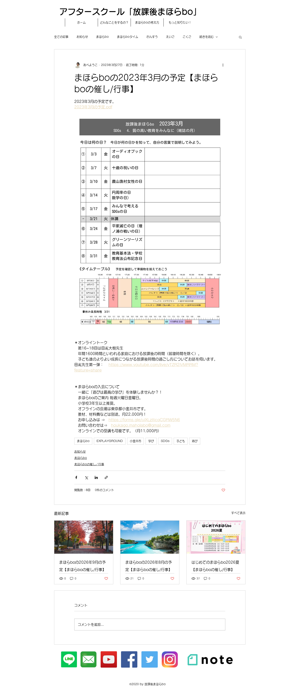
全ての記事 (61, 36)
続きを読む (206, 36)
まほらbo (102, 36)
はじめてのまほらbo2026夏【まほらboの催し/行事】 (215, 565)
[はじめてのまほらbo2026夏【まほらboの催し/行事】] (216, 537)
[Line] (69, 659)
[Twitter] (149, 659)
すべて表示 (238, 512)
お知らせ (82, 36)
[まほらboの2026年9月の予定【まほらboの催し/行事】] (83, 537)
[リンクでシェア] (106, 477)
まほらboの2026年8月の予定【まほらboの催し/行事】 (148, 565)
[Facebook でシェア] (76, 477)
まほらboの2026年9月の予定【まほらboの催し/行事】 (82, 565)
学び (151, 441)
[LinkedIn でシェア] (96, 477)
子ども (180, 441)
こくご (187, 36)
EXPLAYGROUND (110, 441)
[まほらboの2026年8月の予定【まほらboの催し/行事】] (149, 537)
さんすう (152, 36)
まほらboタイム (127, 36)
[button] (240, 37)
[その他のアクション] (222, 64)
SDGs (165, 441)
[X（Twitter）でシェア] (86, 477)
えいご (170, 36)
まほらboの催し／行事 (89, 464)
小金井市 (135, 441)
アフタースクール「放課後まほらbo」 (130, 12)
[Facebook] (129, 659)
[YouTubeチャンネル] (109, 659)
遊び (195, 441)
